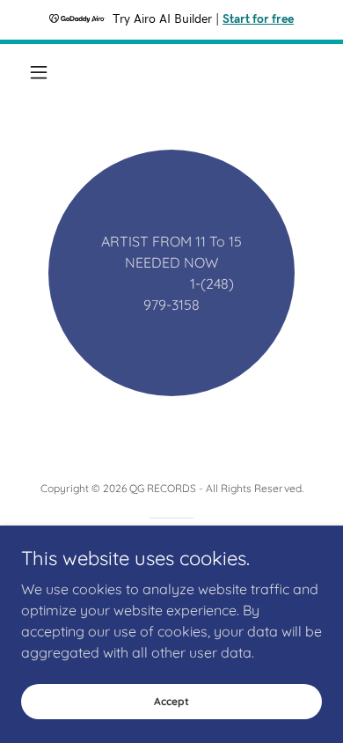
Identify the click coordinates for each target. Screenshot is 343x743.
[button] (43, 72)
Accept (171, 701)
